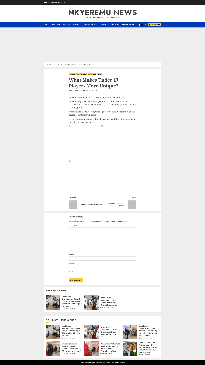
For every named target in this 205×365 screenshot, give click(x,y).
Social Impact (92, 74)
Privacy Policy (128, 25)
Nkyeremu (56, 25)
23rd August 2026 (107, 353)
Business (77, 25)
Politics (66, 25)
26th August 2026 (69, 309)
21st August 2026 (145, 355)
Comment (73, 225)
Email (71, 263)
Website (72, 271)
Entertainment (90, 25)
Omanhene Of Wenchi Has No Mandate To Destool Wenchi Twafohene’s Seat (110, 347)
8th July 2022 (86, 90)
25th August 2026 (146, 338)
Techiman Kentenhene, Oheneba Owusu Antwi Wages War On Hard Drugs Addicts (71, 301)
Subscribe (156, 25)
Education (72, 74)
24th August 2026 (69, 353)
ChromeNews (109, 362)
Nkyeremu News (102, 12)
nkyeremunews (74, 90)
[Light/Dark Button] (141, 25)
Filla (78, 74)
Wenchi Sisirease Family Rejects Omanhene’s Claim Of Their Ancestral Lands (72, 347)
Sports (99, 74)
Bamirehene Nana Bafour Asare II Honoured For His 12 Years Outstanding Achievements (148, 347)
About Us (115, 25)
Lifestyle (104, 25)
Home (46, 25)
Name (71, 254)
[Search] (145, 25)
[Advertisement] (102, 43)
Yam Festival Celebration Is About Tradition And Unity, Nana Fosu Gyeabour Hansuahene (148, 331)
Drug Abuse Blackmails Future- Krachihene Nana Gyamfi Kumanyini (109, 301)
